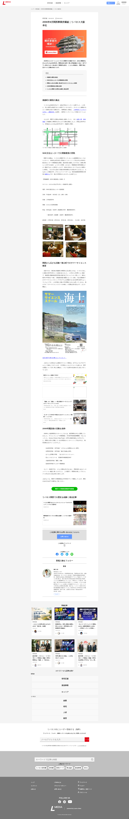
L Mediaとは (57, 782)
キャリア (67, 3)
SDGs (86, 768)
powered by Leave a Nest (74, 808)
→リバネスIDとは (82, 745)
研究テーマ (60, 768)
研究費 (51, 768)
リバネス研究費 (41, 768)
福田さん (47, 174)
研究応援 (50, 3)
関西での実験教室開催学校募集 (64, 489)
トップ (32, 9)
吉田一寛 (79, 119)
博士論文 (69, 768)
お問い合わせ (57, 789)
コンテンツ (34, 785)
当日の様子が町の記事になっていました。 (54, 358)
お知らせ (33, 789)
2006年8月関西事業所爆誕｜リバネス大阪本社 (51, 9)
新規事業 (58, 3)
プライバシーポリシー (60, 785)
